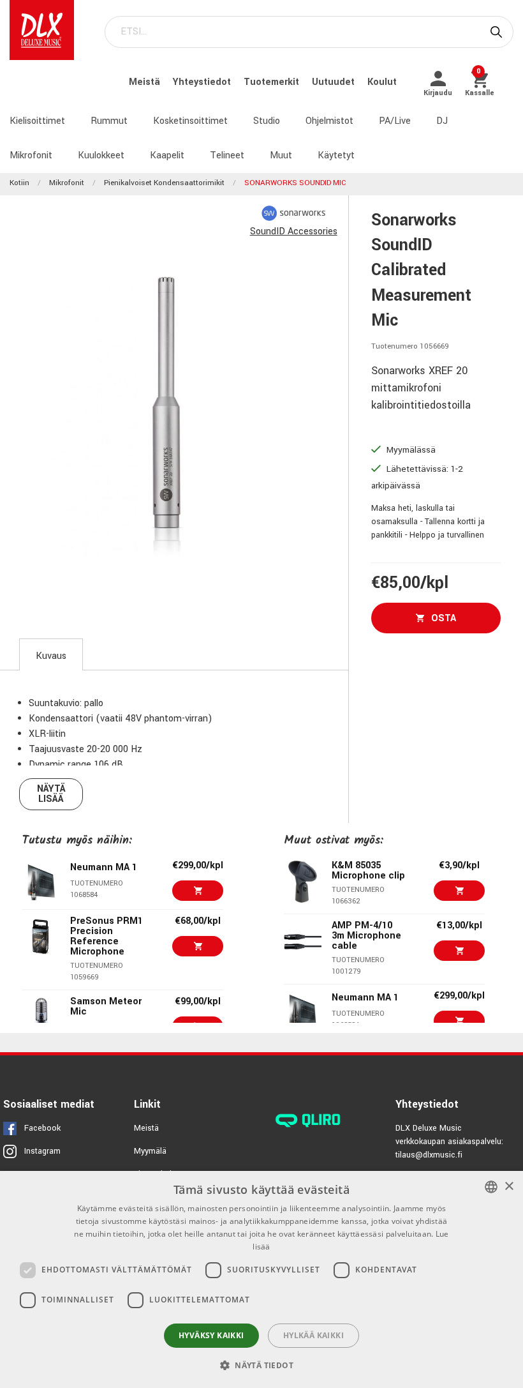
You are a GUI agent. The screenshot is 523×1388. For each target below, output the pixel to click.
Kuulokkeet (101, 155)
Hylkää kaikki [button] (313, 1335)
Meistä (146, 82)
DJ (442, 121)
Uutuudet (334, 82)
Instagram (42, 1151)
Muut (281, 155)
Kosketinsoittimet (190, 121)
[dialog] (261, 1279)
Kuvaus (51, 656)
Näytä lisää (51, 794)
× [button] (508, 1186)
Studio (266, 121)
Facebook (42, 1128)
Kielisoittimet (37, 121)
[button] (261, 1365)
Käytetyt (336, 155)
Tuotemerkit (273, 82)
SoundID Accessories (293, 231)
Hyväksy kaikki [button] (211, 1335)
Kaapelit (167, 155)
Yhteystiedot (203, 82)
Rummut (109, 121)
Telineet (227, 155)
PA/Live (395, 121)
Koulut (382, 82)
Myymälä (150, 1151)
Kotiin (19, 183)
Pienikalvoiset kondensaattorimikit (164, 183)
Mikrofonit (31, 155)
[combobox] (491, 1187)
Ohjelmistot (329, 121)
